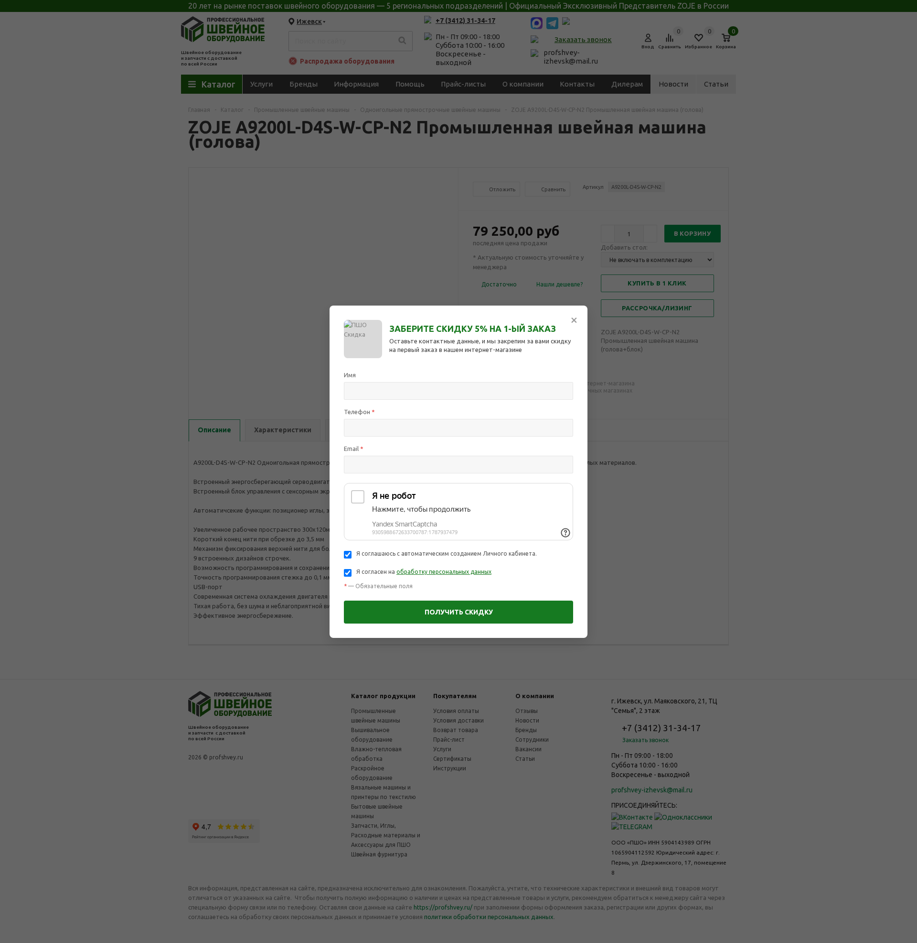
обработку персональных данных (443, 572)
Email (353, 448)
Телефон (359, 411)
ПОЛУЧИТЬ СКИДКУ (459, 612)
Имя (350, 375)
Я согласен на (423, 572)
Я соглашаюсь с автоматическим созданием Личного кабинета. (446, 553)
